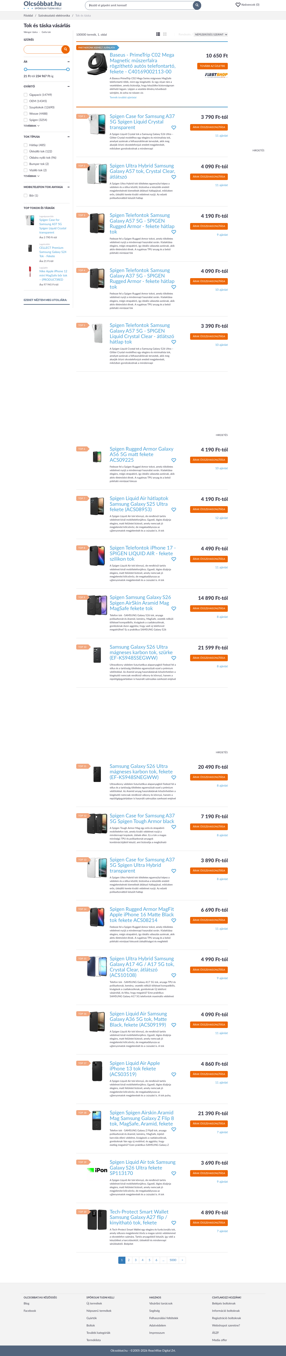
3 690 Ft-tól (214, 1163)
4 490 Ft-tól (214, 548)
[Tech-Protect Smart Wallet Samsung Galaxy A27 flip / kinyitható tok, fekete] (97, 1219)
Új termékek (94, 1303)
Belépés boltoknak (224, 1303)
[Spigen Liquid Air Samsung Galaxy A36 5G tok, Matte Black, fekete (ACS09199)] (97, 1021)
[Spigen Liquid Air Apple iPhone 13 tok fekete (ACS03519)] (97, 1071)
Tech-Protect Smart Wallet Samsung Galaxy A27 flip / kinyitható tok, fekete (139, 1218)
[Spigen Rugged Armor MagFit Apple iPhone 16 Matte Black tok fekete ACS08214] (97, 917)
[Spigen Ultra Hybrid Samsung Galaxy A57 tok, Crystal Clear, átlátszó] (97, 173)
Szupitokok (36, 107)
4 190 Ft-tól (214, 216)
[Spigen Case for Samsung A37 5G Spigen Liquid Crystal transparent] (97, 124)
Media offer (219, 1340)
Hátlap (33, 145)
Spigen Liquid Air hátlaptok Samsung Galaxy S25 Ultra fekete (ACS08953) (139, 504)
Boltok (90, 1325)
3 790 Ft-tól (214, 117)
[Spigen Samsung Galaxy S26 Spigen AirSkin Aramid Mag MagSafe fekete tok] (97, 605)
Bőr (31, 195)
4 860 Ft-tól (214, 1064)
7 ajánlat (222, 1132)
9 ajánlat (222, 234)
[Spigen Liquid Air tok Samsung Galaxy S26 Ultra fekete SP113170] (97, 1170)
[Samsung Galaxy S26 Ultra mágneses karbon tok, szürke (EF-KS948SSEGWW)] (97, 654)
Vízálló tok (36, 170)
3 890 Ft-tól (214, 860)
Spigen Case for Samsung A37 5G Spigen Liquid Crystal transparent (142, 122)
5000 (173, 1260)
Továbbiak (30, 126)
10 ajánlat (221, 289)
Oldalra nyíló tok (39, 157)
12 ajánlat (221, 518)
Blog (26, 1303)
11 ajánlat (221, 135)
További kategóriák (98, 1332)
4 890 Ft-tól (214, 1212)
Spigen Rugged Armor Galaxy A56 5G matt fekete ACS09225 (141, 455)
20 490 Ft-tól (213, 767)
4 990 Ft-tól (214, 959)
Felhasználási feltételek (163, 1318)
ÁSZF (215, 1332)
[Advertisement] (247, 86)
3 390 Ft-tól (214, 326)
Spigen (33, 120)
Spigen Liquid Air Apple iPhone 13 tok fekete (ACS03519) (135, 1069)
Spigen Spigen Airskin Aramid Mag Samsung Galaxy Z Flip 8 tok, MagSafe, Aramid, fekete (142, 1118)
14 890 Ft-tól (213, 598)
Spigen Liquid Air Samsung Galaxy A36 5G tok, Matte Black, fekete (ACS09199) (138, 1019)
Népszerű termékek (98, 1310)
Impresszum (157, 1332)
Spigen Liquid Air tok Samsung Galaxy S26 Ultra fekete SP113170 (142, 1168)
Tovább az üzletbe (212, 66)
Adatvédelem (157, 1325)
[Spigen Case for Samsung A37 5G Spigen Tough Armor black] (97, 823)
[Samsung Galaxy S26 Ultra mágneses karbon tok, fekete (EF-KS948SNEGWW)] (97, 774)
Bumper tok (37, 164)
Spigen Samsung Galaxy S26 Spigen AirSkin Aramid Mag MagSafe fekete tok (140, 603)
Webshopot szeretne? (226, 1325)
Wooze (33, 113)
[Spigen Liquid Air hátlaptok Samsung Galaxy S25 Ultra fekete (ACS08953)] (97, 506)
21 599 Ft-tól (213, 648)
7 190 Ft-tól (214, 816)
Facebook (30, 1310)
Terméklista (93, 1340)
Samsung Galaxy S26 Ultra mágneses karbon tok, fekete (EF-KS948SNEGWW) (141, 772)
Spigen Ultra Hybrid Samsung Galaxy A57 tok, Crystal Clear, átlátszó (142, 171)
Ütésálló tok (37, 151)
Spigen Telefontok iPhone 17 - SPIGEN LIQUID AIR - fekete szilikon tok (143, 554)
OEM (32, 101)
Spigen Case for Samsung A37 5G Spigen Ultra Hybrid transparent (142, 865)
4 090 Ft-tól (214, 166)
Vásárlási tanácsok (161, 1303)
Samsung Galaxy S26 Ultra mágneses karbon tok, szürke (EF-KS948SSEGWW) (141, 653)
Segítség (154, 1310)
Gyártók (91, 1318)
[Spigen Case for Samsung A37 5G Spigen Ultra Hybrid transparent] (97, 867)
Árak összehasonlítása (209, 127)
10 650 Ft (217, 55)
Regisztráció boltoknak (226, 1318)
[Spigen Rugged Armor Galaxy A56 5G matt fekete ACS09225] (97, 456)
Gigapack (35, 94)
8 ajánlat (222, 617)
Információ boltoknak (226, 1310)
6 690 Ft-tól (214, 910)
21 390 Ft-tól (213, 1113)
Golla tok (46, 32)
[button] (248, 4)
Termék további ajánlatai (123, 97)
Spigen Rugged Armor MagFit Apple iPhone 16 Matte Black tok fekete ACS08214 (142, 915)
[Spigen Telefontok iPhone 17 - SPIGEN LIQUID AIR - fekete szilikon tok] (97, 555)
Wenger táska (30, 32)
